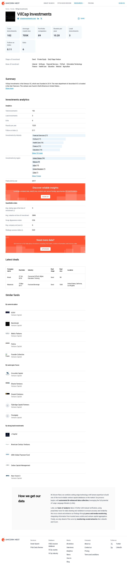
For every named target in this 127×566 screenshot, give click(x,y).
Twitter (118, 544)
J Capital (14, 434)
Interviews (70, 547)
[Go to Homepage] (10, 3)
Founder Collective (17, 354)
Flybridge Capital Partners (20, 405)
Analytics (70, 551)
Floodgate (14, 415)
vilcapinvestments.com (28, 18)
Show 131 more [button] (37, 153)
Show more (9, 88)
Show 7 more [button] (36, 176)
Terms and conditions (92, 555)
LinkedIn (119, 547)
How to (69, 558)
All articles (70, 544)
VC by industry (53, 553)
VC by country (53, 550)
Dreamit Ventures (17, 394)
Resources (78, 3)
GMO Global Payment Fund (20, 455)
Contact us (88, 547)
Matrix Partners (16, 334)
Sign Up (45, 197)
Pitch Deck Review (64, 3)
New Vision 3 (15, 476)
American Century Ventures (20, 444)
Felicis (13, 344)
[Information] (17, 130)
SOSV (13, 313)
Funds (12, 9)
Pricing (91, 3)
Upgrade (45, 249)
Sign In (122, 3)
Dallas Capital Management (20, 465)
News (68, 555)
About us (87, 544)
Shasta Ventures (17, 384)
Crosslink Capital (17, 373)
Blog (68, 562)
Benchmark (15, 323)
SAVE (83, 18)
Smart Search (49, 3)
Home (7, 9)
